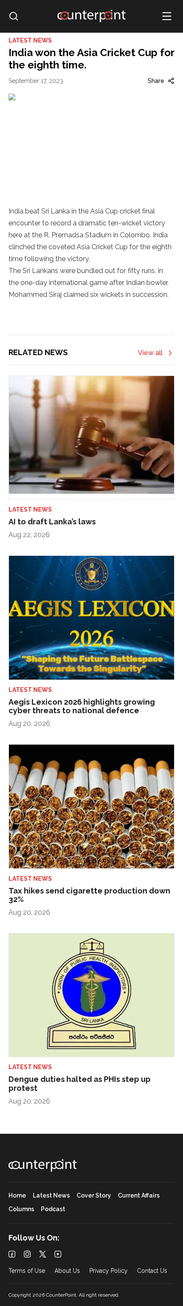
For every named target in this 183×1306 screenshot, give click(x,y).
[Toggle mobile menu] (166, 16)
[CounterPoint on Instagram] (27, 1254)
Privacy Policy (108, 1271)
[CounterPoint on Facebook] (12, 1254)
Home (17, 1195)
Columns (21, 1209)
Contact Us (152, 1271)
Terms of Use (27, 1271)
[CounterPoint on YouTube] (57, 1254)
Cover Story (94, 1195)
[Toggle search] (14, 16)
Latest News (51, 1195)
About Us (67, 1271)
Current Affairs (139, 1195)
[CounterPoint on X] (42, 1254)
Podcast (53, 1209)
